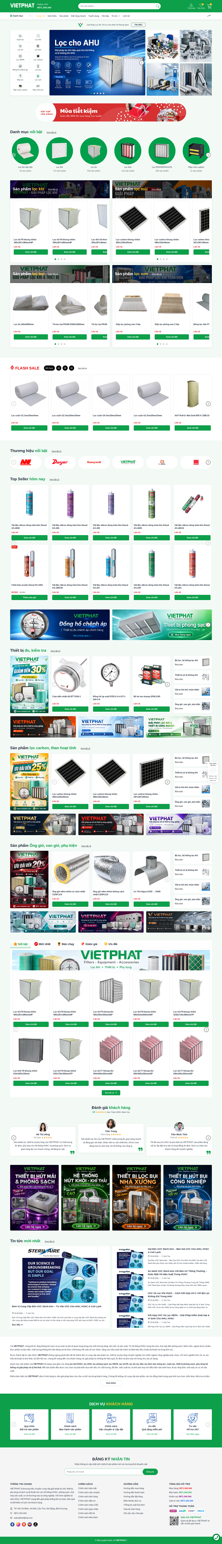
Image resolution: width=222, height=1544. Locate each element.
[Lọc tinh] (127, 150)
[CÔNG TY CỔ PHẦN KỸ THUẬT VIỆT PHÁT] (22, 6)
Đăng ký (150, 1472)
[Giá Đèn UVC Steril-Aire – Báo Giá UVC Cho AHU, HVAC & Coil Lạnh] (130, 1257)
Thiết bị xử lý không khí (186, 675)
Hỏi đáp (105, 16)
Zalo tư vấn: (181, 1501)
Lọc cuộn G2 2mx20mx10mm (66, 415)
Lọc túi (94, 167)
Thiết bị (28, 650)
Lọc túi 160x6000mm (24, 324)
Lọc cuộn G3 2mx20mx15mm (148, 415)
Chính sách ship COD (88, 1505)
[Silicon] (196, 79)
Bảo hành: (180, 1492)
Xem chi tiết (30, 252)
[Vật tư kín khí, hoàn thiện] (205, 691)
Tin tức (115, 16)
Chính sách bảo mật (87, 1488)
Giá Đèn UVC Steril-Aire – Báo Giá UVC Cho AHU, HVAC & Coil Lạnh (178, 1251)
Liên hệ (126, 16)
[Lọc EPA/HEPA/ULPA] (162, 150)
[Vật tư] (163, 46)
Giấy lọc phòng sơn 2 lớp (167, 324)
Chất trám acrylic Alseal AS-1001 (27, 585)
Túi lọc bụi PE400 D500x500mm (106, 324)
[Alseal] (162, 462)
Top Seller (27, 479)
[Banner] (60, 624)
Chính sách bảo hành (88, 1517)
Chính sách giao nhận (88, 1509)
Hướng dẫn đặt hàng (133, 1496)
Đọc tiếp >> (17, 1325)
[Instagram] (18, 1524)
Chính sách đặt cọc (87, 1501)
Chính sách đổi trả (86, 1513)
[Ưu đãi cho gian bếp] (111, 112)
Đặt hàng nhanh (78, 16)
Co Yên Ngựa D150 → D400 (147, 891)
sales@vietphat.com (23, 1518)
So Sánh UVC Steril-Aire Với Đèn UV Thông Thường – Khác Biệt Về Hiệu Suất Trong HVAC (177, 1273)
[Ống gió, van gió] (196, 46)
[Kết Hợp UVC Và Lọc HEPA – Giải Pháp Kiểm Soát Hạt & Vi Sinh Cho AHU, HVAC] (130, 1324)
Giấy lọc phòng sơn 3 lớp (128, 324)
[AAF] (26, 462)
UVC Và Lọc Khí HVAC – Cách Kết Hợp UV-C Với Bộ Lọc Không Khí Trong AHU (179, 1295)
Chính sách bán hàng (88, 1496)
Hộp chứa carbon (196, 167)
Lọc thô (59, 167)
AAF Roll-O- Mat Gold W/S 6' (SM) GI (192, 415)
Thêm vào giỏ (29, 597)
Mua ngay (179, 664)
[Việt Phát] (128, 462)
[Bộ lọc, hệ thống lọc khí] (205, 662)
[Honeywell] (94, 462)
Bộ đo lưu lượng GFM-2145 (147, 696)
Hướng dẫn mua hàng (134, 1488)
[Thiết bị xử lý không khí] (205, 677)
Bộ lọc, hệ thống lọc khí (186, 660)
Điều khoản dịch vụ (132, 1501)
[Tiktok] (35, 1524)
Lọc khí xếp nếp (25, 167)
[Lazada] (29, 1524)
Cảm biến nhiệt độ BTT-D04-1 (66, 696)
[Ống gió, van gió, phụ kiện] (205, 706)
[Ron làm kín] (163, 79)
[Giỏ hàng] (209, 6)
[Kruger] (196, 462)
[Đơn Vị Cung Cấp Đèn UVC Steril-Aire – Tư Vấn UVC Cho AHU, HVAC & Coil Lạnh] (60, 1274)
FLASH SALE (26, 368)
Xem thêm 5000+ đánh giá (118, 1112)
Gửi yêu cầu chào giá (133, 1513)
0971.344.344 (20, 1513)
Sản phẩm (64, 16)
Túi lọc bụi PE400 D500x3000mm (68, 324)
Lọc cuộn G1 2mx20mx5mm (24, 415)
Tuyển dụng (93, 16)
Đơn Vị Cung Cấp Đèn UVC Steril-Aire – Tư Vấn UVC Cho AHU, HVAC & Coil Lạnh (56, 1306)
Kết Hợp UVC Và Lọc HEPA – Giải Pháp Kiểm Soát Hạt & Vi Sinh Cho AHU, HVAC (178, 1317)
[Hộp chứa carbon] (196, 150)
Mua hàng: (180, 1488)
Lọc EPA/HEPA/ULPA (162, 167)
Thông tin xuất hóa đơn (134, 1505)
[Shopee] (24, 1524)
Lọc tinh (127, 167)
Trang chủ (40, 16)
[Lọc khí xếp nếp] (25, 150)
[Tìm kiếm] (157, 6)
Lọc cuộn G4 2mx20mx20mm (107, 415)
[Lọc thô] (59, 150)
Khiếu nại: (180, 1496)
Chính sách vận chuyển (89, 1492)
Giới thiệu (52, 16)
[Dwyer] (60, 462)
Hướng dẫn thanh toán (134, 1492)
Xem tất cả (51, 132)
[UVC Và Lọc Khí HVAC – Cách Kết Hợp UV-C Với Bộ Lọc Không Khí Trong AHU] (130, 1302)
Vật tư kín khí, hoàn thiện (187, 690)
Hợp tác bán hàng (132, 1509)
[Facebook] (12, 1524)
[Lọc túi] (93, 150)
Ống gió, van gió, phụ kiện (187, 704)
